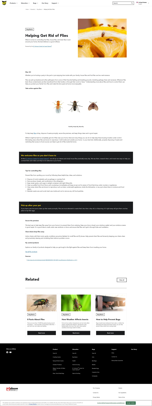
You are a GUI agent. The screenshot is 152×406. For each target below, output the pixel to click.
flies (35, 133)
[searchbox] (122, 3)
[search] (132, 3)
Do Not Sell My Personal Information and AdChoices (110, 403)
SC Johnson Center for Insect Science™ (37, 159)
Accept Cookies (131, 403)
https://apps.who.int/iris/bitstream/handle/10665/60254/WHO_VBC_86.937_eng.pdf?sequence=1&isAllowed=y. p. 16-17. (52, 260)
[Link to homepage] (4, 3)
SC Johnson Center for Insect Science (42, 46)
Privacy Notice (33, 404)
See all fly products (31, 252)
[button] (142, 3)
